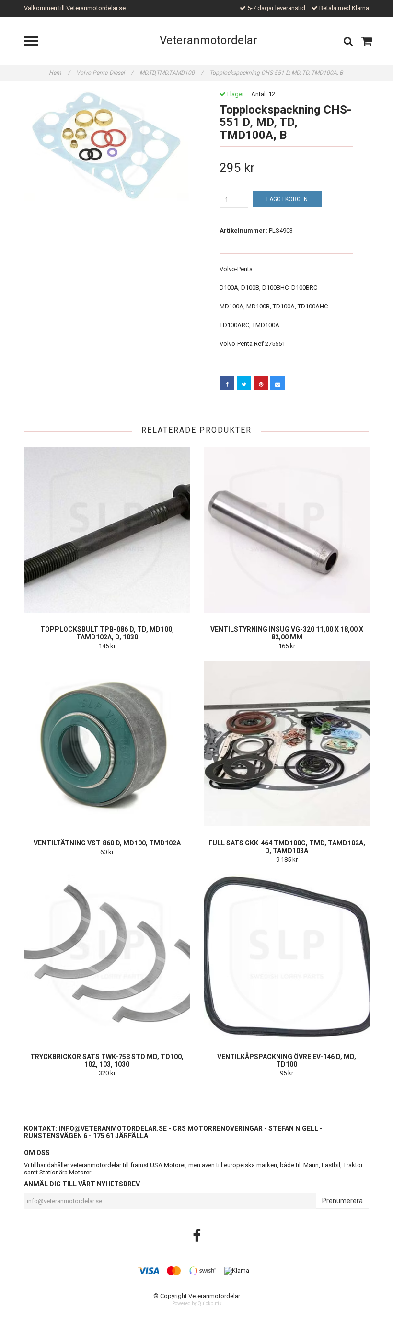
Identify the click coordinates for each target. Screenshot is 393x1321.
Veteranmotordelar (208, 40)
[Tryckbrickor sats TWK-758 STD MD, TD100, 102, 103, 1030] (107, 957)
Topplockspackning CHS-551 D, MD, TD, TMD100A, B (276, 72)
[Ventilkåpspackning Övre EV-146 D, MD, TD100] (287, 957)
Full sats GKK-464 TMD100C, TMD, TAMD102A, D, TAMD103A (286, 846)
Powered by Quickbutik (196, 1303)
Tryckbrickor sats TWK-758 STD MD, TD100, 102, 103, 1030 (107, 1060)
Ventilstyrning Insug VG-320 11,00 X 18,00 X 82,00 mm (286, 633)
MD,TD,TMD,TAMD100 (171, 72)
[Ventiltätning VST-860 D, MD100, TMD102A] (107, 743)
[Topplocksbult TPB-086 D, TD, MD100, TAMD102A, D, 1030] (107, 530)
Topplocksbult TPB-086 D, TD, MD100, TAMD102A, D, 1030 (107, 633)
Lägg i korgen (287, 199)
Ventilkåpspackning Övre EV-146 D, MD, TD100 (286, 1060)
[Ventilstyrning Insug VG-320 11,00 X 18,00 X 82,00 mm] (287, 530)
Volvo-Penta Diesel (104, 72)
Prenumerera (342, 1201)
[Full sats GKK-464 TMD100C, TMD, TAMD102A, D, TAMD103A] (287, 743)
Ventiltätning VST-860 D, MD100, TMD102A (107, 843)
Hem (59, 72)
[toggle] (36, 42)
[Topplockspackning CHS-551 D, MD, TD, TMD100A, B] (106, 146)
